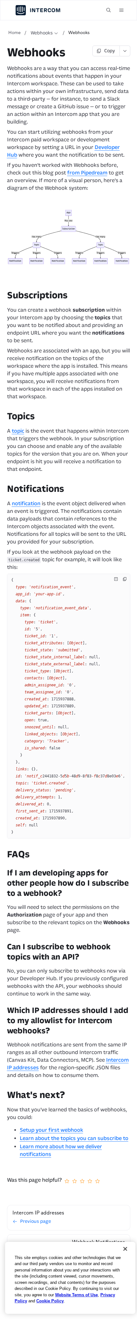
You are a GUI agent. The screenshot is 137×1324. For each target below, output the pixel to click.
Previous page (35, 1221)
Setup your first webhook (51, 1130)
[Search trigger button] (109, 10)
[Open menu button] (121, 10)
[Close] (125, 1249)
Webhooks (42, 33)
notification (26, 503)
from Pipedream (87, 173)
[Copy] (125, 579)
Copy (109, 50)
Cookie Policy (50, 1301)
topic (18, 431)
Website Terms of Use (76, 1294)
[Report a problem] (116, 579)
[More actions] (125, 51)
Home (14, 33)
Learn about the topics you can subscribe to (74, 1138)
